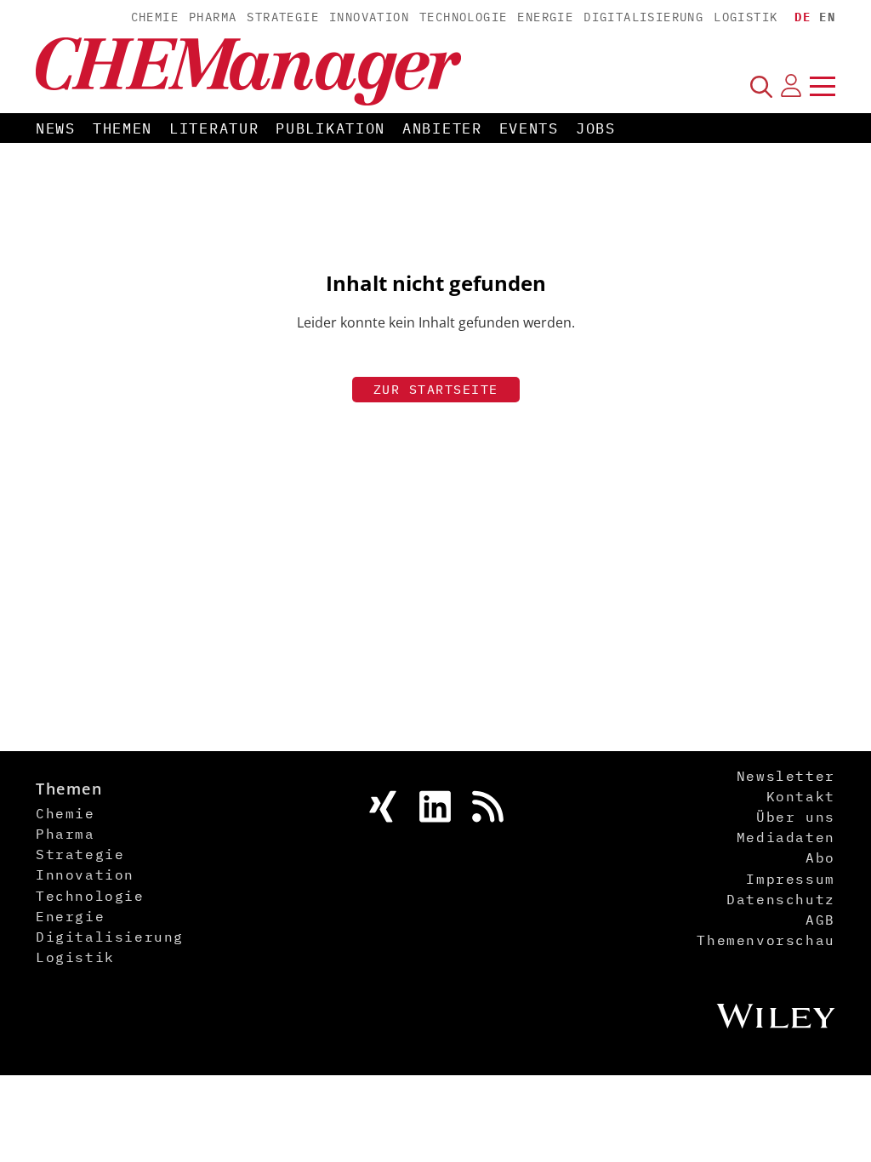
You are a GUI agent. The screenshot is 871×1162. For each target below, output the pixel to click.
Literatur (214, 128)
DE (802, 17)
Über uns (795, 816)
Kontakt (800, 796)
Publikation (330, 128)
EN (827, 17)
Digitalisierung (643, 17)
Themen (122, 128)
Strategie (283, 17)
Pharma (212, 17)
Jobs (596, 128)
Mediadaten (786, 837)
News (56, 128)
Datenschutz (780, 899)
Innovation (369, 17)
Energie (545, 17)
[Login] (791, 86)
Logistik (745, 17)
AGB (820, 919)
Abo (820, 857)
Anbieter (442, 128)
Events (529, 128)
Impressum (790, 878)
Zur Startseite (435, 389)
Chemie (155, 17)
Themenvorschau (765, 939)
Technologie (463, 17)
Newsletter (786, 775)
